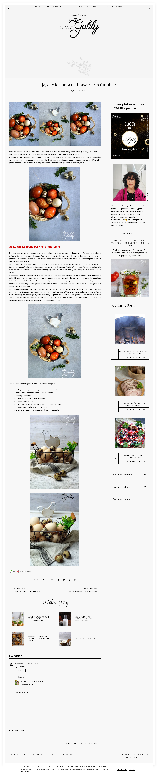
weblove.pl (146, 757)
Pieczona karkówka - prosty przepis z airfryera (134, 404)
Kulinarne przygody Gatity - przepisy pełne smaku (45, 754)
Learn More (122, 769)
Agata (23, 681)
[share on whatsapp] (75, 580)
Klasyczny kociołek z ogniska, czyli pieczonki (133, 352)
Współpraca (92, 7)
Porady (70, 7)
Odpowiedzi (23, 677)
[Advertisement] (79, 55)
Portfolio (104, 7)
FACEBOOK (71, 743)
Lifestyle (80, 7)
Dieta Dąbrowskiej (55, 7)
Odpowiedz (20, 670)
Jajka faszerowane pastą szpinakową (82, 591)
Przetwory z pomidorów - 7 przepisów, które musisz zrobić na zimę (130, 243)
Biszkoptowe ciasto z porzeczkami (134, 456)
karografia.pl (144, 754)
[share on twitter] (64, 580)
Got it (132, 769)
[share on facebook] (58, 580)
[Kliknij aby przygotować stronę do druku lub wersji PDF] (20, 573)
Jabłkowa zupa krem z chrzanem (27, 591)
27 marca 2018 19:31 (37, 681)
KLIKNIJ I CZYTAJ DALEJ (134, 357)
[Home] (8, 9)
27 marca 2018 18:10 (33, 663)
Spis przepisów (117, 7)
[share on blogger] (70, 580)
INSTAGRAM (90, 743)
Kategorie (39, 7)
